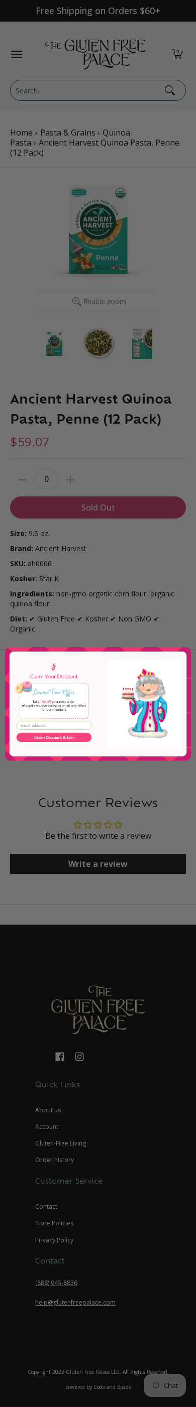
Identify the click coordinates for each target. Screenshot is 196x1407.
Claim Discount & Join (54, 737)
